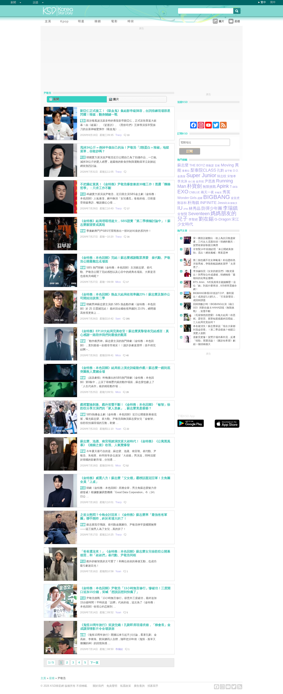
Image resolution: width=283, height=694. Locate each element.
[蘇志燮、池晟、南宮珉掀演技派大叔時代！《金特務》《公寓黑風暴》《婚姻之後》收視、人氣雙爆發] (60, 469)
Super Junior (201, 175)
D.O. (236, 170)
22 (128, 429)
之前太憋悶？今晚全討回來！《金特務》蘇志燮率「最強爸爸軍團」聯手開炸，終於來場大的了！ (123, 516)
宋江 (235, 219)
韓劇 (83, 230)
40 (127, 355)
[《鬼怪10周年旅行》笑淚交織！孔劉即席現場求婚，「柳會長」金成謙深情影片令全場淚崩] (60, 653)
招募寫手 (153, 685)
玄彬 (217, 165)
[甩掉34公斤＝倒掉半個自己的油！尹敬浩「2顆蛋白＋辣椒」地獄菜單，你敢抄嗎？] (60, 175)
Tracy (118, 135)
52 (127, 465)
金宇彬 (228, 170)
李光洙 (182, 181)
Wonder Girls (187, 198)
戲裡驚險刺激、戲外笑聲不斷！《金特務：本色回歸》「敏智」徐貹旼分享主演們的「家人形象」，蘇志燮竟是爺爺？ (125, 406)
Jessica (224, 203)
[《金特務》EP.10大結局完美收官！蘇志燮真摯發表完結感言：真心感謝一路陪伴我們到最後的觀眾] (60, 359)
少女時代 (185, 224)
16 (128, 236)
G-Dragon (222, 219)
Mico (118, 282)
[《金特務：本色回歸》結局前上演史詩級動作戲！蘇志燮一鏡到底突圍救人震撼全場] (60, 396)
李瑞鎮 (230, 208)
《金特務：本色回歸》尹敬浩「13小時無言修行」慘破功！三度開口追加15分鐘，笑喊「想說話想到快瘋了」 (125, 590)
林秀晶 (195, 208)
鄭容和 (182, 203)
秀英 (226, 192)
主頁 (43, 678)
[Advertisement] (208, 382)
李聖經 (193, 219)
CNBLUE (194, 192)
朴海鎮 (193, 202)
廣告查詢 (139, 685)
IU (180, 208)
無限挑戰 (209, 186)
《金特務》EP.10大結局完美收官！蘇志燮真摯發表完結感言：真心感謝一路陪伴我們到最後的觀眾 (124, 333)
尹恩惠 (210, 181)
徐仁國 (191, 181)
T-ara (233, 186)
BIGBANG (216, 197)
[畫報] (131, 22)
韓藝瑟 (210, 165)
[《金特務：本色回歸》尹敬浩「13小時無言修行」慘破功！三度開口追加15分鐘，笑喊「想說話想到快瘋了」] (60, 616)
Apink (223, 186)
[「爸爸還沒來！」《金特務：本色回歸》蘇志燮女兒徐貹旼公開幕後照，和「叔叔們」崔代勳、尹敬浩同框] (60, 579)
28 (127, 392)
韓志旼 (221, 176)
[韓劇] (98, 22)
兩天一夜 (207, 192)
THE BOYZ (197, 165)
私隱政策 (125, 685)
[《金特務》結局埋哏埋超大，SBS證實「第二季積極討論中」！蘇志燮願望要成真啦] (60, 249)
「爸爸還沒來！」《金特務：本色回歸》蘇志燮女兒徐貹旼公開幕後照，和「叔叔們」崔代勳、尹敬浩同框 (125, 553)
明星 (83, 157)
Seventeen (199, 213)
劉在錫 (206, 219)
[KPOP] (65, 22)
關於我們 (98, 685)
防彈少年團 (211, 208)
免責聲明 (111, 685)
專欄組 (119, 649)
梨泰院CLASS (203, 170)
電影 (83, 120)
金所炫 (200, 181)
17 (128, 208)
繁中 (263, 2)
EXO (182, 191)
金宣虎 (235, 198)
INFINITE (208, 202)
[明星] (82, 22)
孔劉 (220, 170)
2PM (185, 209)
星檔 (51, 678)
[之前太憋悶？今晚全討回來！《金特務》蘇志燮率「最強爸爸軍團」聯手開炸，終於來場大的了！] (60, 543)
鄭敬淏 (233, 203)
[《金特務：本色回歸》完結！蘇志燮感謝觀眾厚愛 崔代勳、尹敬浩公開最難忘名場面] (60, 286)
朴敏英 (218, 192)
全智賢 (182, 214)
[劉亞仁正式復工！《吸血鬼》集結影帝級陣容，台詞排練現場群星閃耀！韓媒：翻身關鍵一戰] (60, 139)
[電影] (115, 22)
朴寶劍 (194, 186)
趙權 (199, 198)
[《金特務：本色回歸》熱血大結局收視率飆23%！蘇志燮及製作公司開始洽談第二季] (60, 322)
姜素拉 (186, 170)
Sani (118, 318)
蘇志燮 (183, 165)
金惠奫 (181, 176)
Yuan (118, 428)
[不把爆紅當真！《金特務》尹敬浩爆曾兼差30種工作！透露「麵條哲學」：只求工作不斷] (60, 212)
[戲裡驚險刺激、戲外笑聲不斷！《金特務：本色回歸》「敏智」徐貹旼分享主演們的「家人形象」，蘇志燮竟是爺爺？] (60, 432)
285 (128, 318)
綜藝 (83, 634)
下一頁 (94, 662)
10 (128, 135)
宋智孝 (231, 176)
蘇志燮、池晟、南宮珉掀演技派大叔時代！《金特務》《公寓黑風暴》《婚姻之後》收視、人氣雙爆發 (125, 443)
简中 (273, 2)
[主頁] (49, 22)
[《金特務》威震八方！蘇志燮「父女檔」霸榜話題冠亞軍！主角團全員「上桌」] (60, 506)
